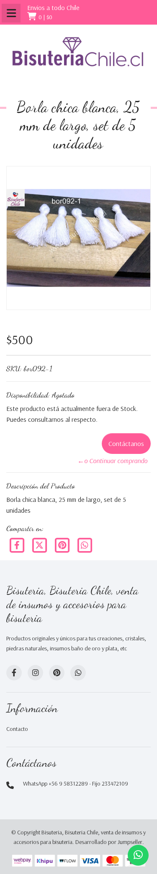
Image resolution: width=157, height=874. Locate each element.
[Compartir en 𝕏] (40, 544)
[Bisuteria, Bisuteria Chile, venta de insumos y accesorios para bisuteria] (78, 58)
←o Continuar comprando (112, 460)
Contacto (17, 729)
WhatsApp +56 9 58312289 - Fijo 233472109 (75, 783)
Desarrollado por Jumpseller (108, 842)
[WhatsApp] (78, 672)
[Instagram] (35, 672)
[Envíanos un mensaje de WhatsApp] (138, 855)
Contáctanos (126, 443)
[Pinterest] (62, 544)
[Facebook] (17, 544)
